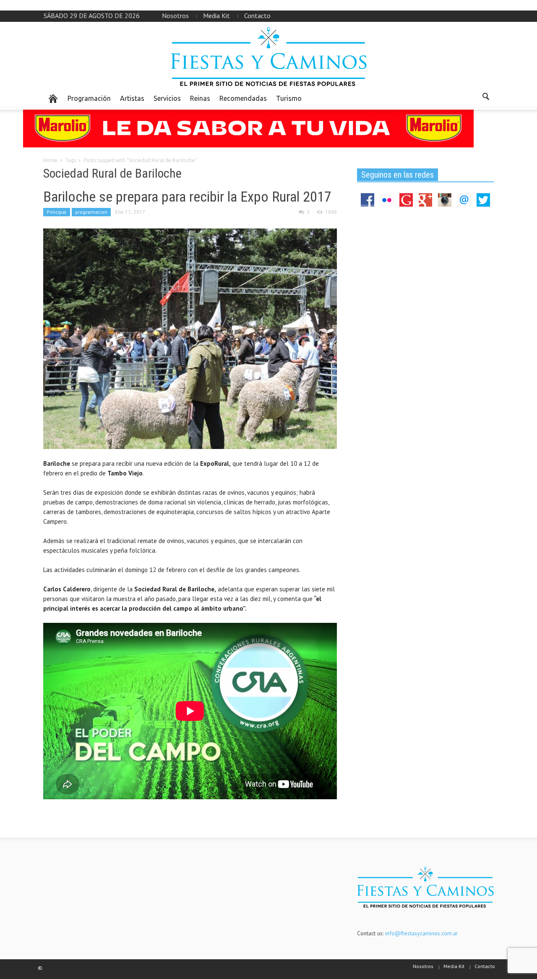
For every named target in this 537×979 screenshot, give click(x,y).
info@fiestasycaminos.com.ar (421, 933)
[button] (485, 98)
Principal (57, 212)
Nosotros (175, 15)
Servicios (167, 98)
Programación (89, 98)
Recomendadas (243, 98)
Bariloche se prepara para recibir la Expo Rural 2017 (187, 196)
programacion (91, 212)
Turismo (289, 98)
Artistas (132, 98)
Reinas (200, 98)
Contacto (257, 15)
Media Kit (216, 15)
